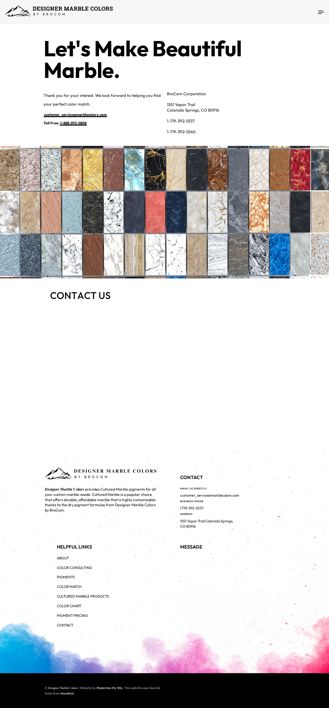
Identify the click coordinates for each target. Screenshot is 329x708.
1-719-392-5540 (181, 131)
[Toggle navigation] (271, 12)
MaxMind (67, 693)
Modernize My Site (109, 688)
